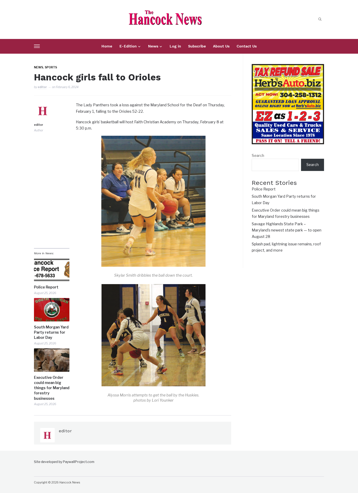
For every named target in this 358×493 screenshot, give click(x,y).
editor (42, 87)
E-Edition (128, 46)
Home (106, 46)
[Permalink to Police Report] (51, 270)
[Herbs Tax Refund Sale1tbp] (288, 67)
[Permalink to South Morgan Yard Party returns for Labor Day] (51, 309)
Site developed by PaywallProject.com (64, 462)
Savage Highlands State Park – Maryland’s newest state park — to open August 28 (286, 230)
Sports (51, 67)
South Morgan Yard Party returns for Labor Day (51, 332)
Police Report (46, 287)
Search (258, 155)
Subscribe (197, 46)
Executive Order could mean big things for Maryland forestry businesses (51, 388)
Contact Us (247, 46)
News (153, 46)
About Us (221, 46)
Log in (175, 46)
